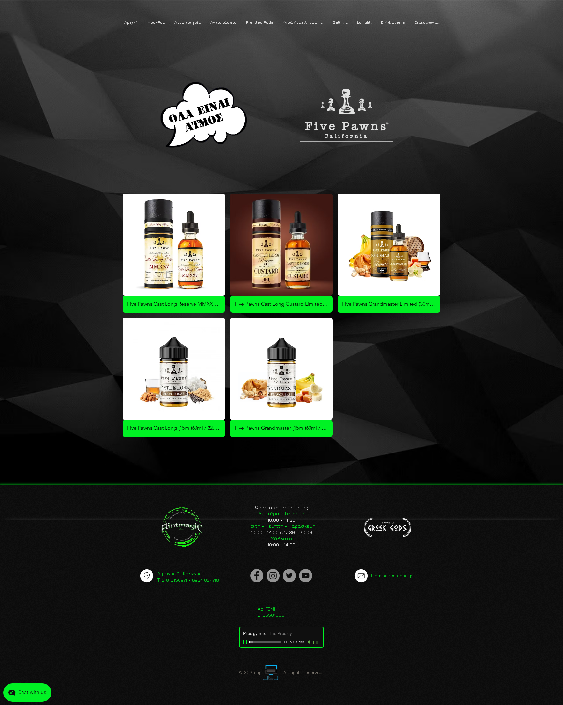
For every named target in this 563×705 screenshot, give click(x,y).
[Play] (245, 642)
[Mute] (309, 642)
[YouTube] (305, 575)
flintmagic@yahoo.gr (391, 575)
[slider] (316, 642)
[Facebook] (256, 575)
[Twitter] (289, 575)
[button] (155, 22)
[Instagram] (273, 575)
